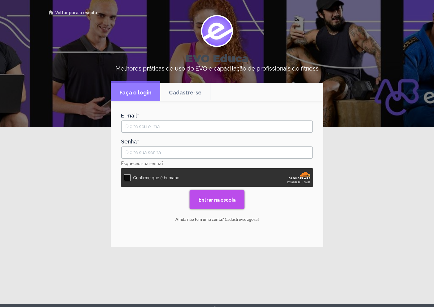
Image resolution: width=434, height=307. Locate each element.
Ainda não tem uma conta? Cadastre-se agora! (217, 219)
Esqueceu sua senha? (142, 163)
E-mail (129, 116)
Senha (129, 142)
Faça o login (135, 92)
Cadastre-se (185, 92)
